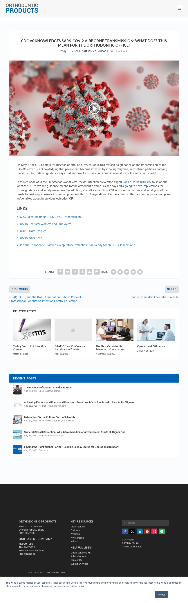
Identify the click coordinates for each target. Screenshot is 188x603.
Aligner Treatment (48, 406)
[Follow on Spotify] (162, 531)
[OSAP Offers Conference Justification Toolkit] (73, 330)
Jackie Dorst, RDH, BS (137, 182)
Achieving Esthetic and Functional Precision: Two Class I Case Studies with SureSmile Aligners (79, 402)
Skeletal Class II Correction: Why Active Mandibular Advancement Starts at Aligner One (75, 432)
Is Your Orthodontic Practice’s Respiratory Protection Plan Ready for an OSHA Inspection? (77, 245)
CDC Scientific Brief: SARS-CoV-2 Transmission (50, 217)
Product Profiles (56, 435)
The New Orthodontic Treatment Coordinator (110, 348)
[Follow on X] (132, 531)
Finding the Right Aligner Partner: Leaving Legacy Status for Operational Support (71, 446)
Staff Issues (88, 51)
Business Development (50, 391)
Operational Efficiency (151, 346)
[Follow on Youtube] (147, 531)
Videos (101, 51)
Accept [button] (161, 594)
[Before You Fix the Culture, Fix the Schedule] (17, 419)
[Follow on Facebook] (125, 531)
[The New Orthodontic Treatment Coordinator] (114, 330)
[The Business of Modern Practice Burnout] (17, 389)
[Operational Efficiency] (156, 330)
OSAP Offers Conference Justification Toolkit (70, 348)
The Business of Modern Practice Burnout (48, 387)
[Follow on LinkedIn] (140, 531)
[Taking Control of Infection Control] (32, 330)
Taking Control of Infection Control (29, 348)
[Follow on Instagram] (154, 531)
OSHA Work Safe (31, 238)
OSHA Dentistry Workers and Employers (45, 224)
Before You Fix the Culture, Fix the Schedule (49, 417)
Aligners (62, 406)
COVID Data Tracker (33, 231)
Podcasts (43, 450)
